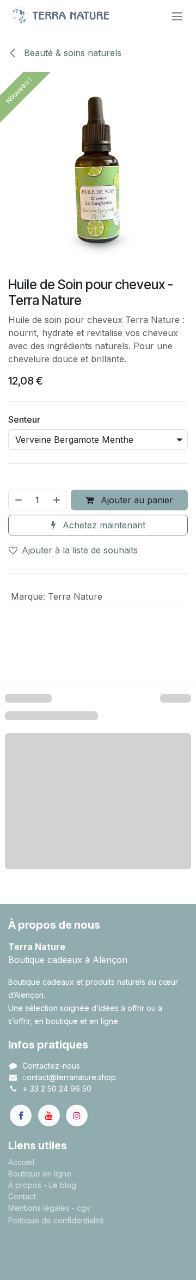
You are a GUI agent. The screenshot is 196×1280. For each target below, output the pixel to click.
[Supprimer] (18, 592)
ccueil (23, 1254)
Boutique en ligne (39, 1265)
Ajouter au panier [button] (135, 592)
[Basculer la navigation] (177, 15)
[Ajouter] (57, 592)
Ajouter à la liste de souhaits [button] (80, 642)
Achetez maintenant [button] (102, 617)
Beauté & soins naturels (71, 52)
